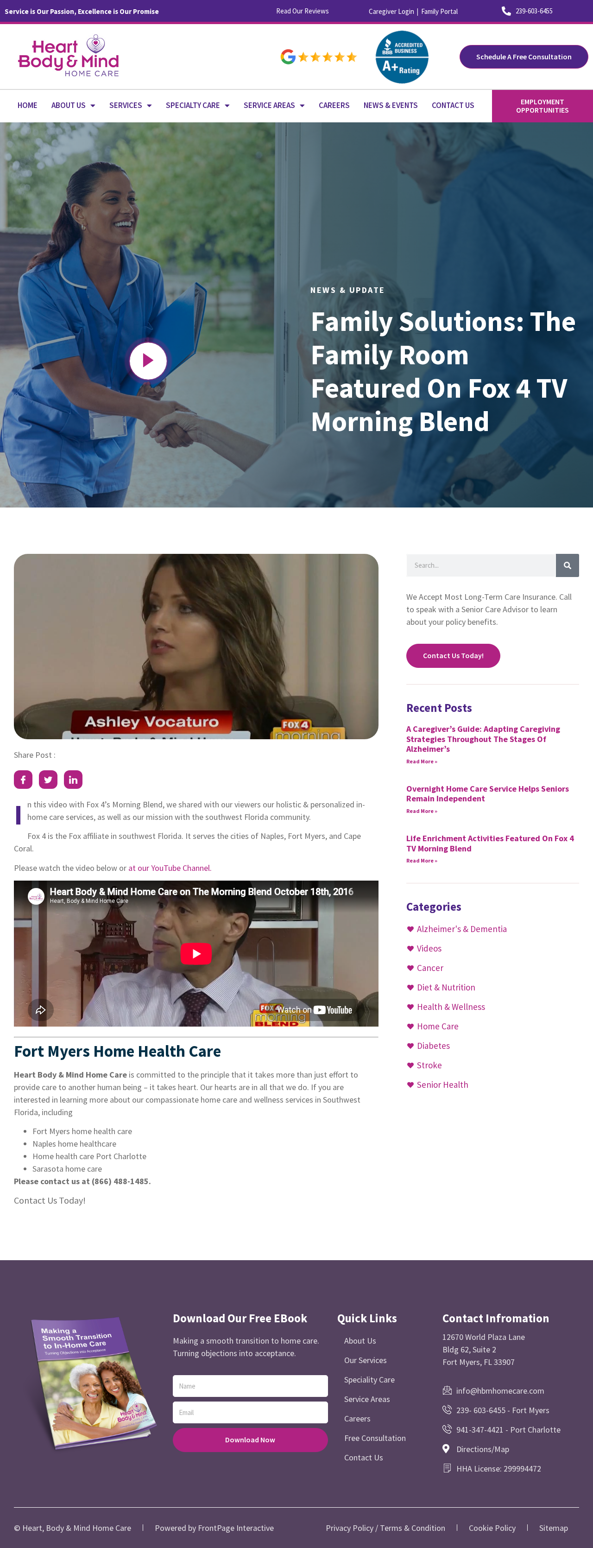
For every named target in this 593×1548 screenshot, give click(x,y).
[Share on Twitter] (48, 779)
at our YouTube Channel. (170, 868)
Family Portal (439, 11)
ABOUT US (68, 105)
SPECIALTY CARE (193, 105)
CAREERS (334, 105)
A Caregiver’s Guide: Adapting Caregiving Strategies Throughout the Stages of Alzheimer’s (483, 738)
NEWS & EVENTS (391, 105)
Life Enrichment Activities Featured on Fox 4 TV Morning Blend (490, 843)
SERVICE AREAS (269, 105)
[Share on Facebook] (23, 779)
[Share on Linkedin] (73, 779)
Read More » (421, 761)
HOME (28, 105)
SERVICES (125, 105)
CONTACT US (453, 105)
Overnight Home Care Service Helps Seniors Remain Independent (487, 793)
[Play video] (148, 361)
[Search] (567, 565)
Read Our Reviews (302, 10)
